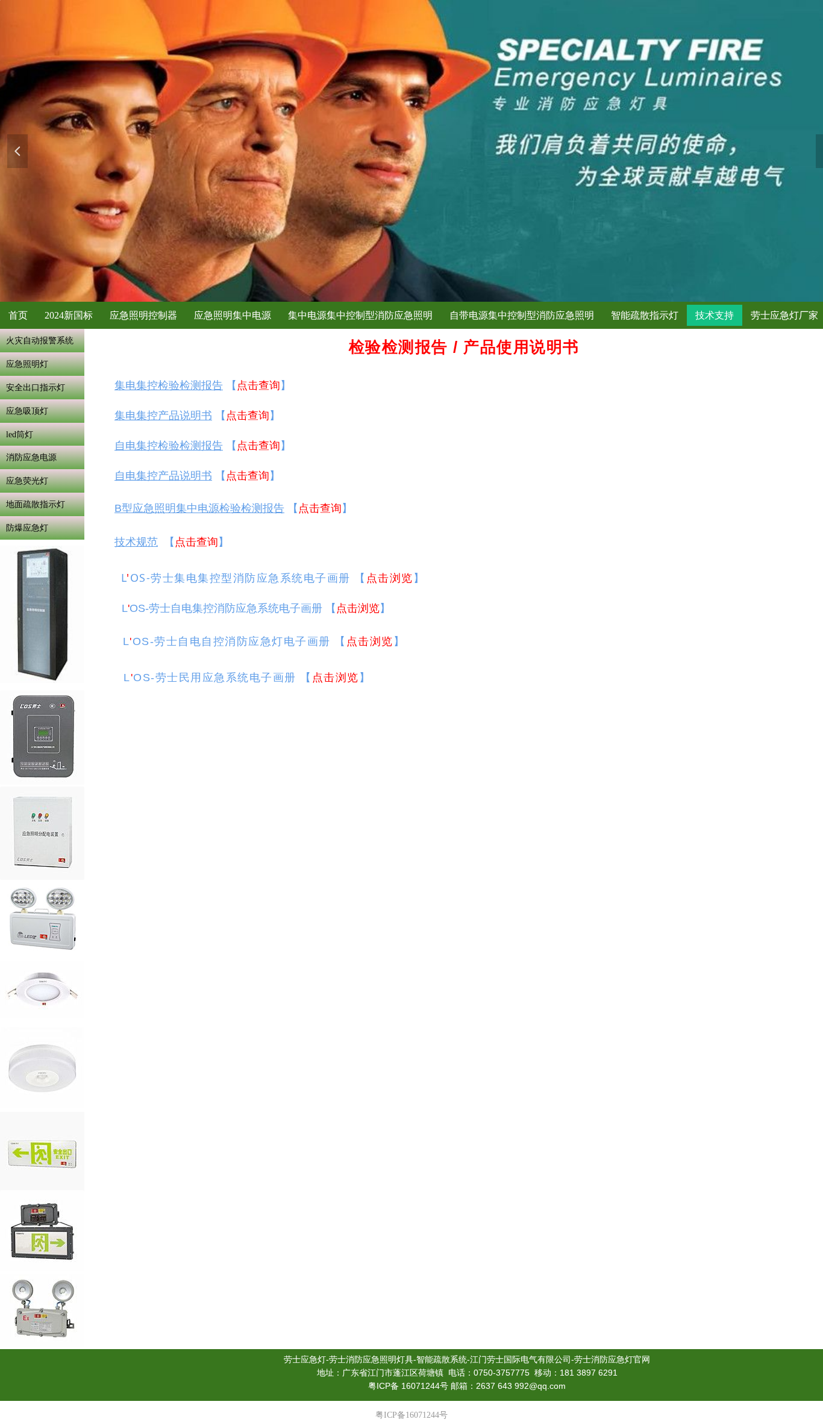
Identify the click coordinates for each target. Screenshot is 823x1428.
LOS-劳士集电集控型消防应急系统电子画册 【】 (273, 577)
